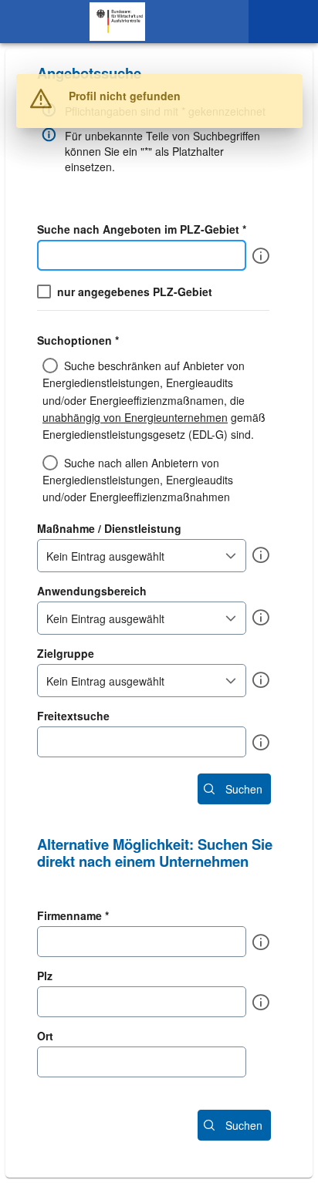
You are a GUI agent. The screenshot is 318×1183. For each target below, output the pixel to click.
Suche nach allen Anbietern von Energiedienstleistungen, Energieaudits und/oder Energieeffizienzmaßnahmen (137, 480)
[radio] (159, 399)
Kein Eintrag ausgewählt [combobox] (105, 556)
